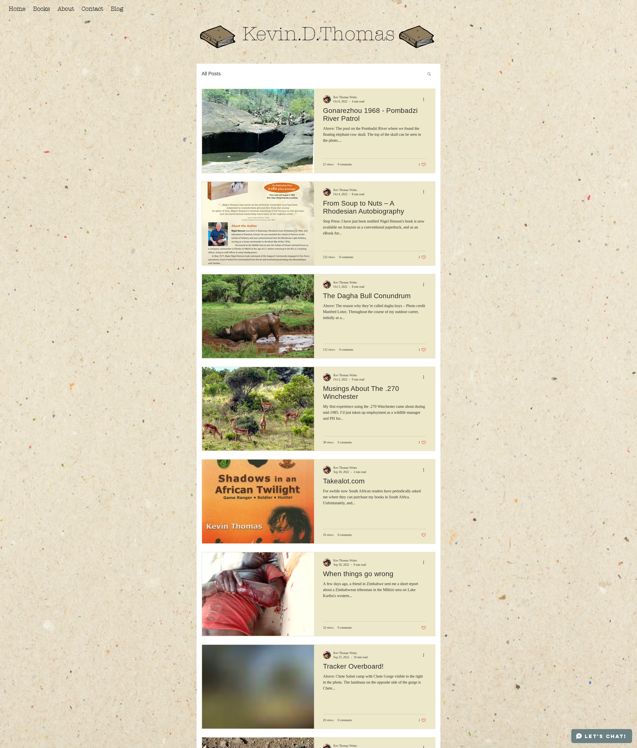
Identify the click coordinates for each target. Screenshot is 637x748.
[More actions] (425, 99)
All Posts (211, 73)
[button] (429, 74)
